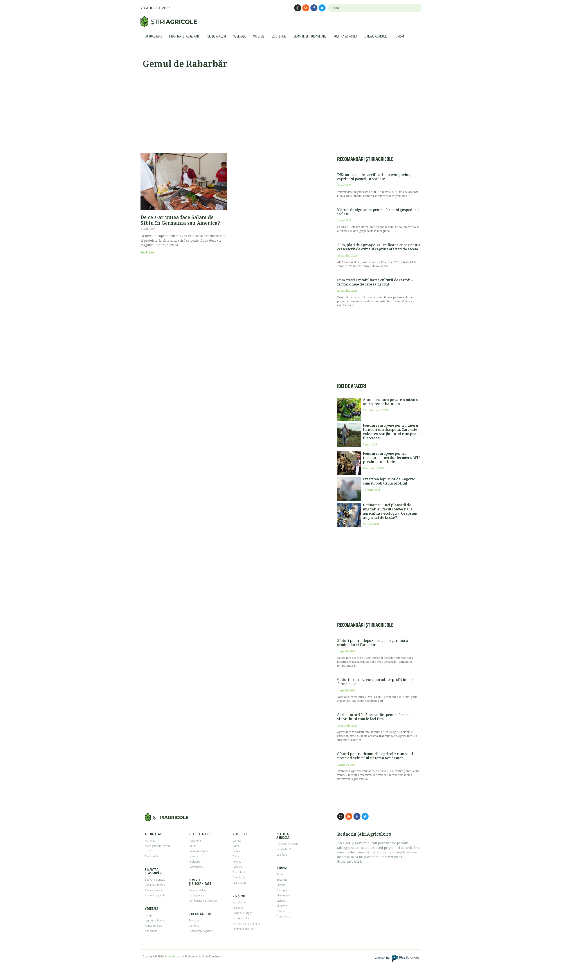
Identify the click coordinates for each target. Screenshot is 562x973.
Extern (148, 851)
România (150, 840)
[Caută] (416, 8)
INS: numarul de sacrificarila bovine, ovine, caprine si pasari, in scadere (374, 176)
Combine (194, 925)
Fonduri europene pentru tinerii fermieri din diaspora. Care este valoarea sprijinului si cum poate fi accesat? (391, 431)
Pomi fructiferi (197, 867)
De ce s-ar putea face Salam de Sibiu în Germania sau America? (180, 220)
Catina (192, 845)
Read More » (148, 252)
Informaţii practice (243, 928)
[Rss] (305, 7)
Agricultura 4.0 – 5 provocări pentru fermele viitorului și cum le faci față (374, 716)
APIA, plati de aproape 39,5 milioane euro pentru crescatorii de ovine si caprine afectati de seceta (378, 246)
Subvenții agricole (155, 879)
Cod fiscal (282, 854)
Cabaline (238, 867)
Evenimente (151, 856)
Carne (236, 845)
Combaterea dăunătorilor (203, 900)
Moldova (281, 900)
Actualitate (153, 36)
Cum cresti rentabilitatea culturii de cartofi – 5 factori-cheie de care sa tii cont (376, 282)
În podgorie (239, 902)
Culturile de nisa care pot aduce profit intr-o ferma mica (375, 681)
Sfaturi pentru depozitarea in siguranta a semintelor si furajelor (372, 642)
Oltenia (280, 911)
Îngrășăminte (196, 895)
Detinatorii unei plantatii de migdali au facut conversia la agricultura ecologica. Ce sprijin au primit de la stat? (390, 511)
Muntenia (281, 906)
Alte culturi (151, 931)
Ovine (236, 856)
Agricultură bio (153, 925)
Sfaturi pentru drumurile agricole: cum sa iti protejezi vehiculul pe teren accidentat (375, 755)
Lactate (237, 840)
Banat (279, 874)
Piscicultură (239, 882)
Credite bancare (153, 890)
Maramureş (283, 895)
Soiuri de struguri (242, 913)
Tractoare (194, 920)
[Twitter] (322, 7)
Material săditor (198, 890)
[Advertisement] (230, 111)
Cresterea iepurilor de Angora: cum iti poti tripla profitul (389, 481)
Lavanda (193, 856)
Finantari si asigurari (184, 36)
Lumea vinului (241, 918)
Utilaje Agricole (376, 36)
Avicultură (239, 877)
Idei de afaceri (216, 36)
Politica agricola (345, 36)
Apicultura (195, 840)
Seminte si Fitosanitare (310, 36)
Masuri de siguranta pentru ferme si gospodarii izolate (378, 211)
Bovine (236, 851)
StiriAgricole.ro (173, 956)
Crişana (280, 885)
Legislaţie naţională (287, 844)
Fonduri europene (155, 885)
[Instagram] (297, 7)
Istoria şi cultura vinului (246, 923)
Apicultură (239, 872)
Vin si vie (259, 36)
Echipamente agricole (201, 931)
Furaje (148, 915)
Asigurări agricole (155, 895)
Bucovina (281, 879)
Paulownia (195, 861)
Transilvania (283, 916)
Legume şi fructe (154, 920)
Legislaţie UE (283, 849)
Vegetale (239, 36)
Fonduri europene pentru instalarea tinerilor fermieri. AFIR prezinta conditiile (391, 457)
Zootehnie (279, 36)
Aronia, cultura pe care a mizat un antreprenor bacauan (392, 401)
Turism (399, 36)
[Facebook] (313, 7)
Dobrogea (281, 890)
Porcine (237, 861)
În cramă (238, 907)
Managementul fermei (157, 845)
